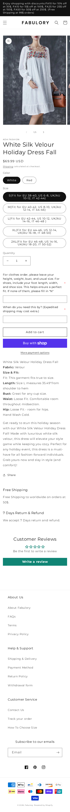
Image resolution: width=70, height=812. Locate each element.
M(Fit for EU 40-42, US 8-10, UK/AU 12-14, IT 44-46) (34, 208)
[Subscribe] (57, 752)
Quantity (9, 253)
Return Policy (18, 676)
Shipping (8, 166)
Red (29, 180)
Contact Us (16, 710)
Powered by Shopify (43, 805)
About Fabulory (19, 607)
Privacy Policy (18, 634)
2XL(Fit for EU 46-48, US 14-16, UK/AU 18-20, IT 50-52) (34, 243)
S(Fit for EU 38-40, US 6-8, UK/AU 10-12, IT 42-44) (34, 197)
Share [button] (11, 475)
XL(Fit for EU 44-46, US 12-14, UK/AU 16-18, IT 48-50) (34, 231)
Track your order (20, 719)
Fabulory (29, 805)
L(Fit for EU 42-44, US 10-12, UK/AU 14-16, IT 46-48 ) (34, 220)
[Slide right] (43, 132)
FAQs (12, 616)
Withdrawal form (20, 685)
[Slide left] (26, 132)
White (11, 180)
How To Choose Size (22, 727)
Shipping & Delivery (22, 659)
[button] (5, 22)
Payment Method (20, 667)
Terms (12, 625)
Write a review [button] (35, 562)
